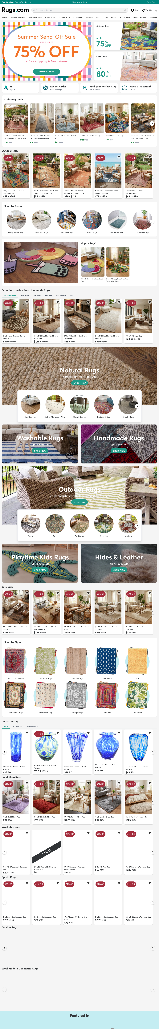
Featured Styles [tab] (9, 295)
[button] (152, 123)
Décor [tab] (5, 726)
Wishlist (149, 10)
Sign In (137, 10)
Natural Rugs (50, 17)
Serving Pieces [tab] (32, 726)
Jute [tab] (71, 295)
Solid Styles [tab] (25, 295)
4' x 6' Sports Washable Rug (45, 917)
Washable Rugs (35, 17)
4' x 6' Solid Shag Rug (11, 817)
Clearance (153, 17)
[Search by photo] (33, 10)
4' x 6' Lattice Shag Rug (104, 817)
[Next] (153, 176)
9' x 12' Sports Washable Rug (14, 917)
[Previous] (4, 176)
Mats (98, 17)
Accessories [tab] (17, 726)
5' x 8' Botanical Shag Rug (74, 817)
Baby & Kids (78, 17)
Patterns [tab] (48, 295)
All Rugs (5, 17)
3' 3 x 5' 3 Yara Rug (102, 867)
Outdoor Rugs (64, 17)
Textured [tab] (37, 295)
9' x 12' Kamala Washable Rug (138, 867)
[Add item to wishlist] (27, 157)
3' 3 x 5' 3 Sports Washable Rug (138, 917)
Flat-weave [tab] (61, 295)
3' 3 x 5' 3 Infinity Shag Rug (44, 817)
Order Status (152, 2)
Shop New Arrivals (79, 2)
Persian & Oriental (18, 17)
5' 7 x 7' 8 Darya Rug (134, 336)
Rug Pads (89, 17)
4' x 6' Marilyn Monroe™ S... (136, 817)
